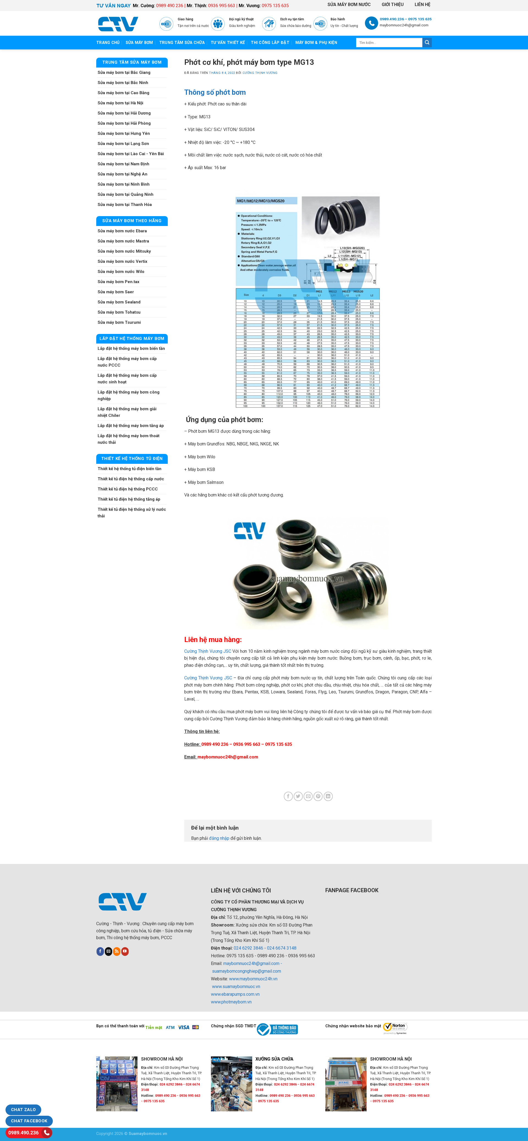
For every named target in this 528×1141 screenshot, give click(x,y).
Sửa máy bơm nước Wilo (121, 271)
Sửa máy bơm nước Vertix (122, 261)
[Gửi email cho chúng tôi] (108, 951)
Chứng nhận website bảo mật (353, 1026)
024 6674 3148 (281, 948)
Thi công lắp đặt (270, 42)
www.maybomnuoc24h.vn (252, 978)
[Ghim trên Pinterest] (318, 796)
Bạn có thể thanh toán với (120, 1026)
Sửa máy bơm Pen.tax (118, 281)
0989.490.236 (23, 1133)
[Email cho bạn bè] (308, 796)
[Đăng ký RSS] (116, 951)
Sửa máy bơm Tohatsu (119, 312)
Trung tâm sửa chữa (182, 42)
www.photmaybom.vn (231, 1002)
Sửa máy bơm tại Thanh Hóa (125, 204)
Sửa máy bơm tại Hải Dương (124, 113)
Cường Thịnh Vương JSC (207, 651)
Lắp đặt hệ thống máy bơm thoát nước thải (129, 439)
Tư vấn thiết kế (228, 42)
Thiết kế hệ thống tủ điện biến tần (129, 468)
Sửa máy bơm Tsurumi (119, 322)
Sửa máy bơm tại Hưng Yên (124, 133)
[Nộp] (427, 42)
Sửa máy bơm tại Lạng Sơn (123, 143)
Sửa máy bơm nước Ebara (122, 230)
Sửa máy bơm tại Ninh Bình (124, 184)
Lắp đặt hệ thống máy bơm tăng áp (131, 425)
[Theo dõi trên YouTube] (125, 951)
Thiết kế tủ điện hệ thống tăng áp (129, 499)
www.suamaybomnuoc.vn (236, 986)
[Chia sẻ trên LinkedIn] (328, 796)
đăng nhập (219, 838)
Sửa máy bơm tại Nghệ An (122, 174)
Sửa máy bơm (139, 42)
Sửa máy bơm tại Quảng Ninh (125, 194)
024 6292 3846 (248, 948)
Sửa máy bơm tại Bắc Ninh (123, 82)
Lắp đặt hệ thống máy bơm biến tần (131, 348)
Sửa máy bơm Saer (116, 291)
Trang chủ (108, 42)
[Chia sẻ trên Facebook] (288, 796)
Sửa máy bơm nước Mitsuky (124, 251)
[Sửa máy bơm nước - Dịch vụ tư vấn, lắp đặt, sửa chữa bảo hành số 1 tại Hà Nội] (123, 23)
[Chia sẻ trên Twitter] (298, 796)
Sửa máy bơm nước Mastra (123, 241)
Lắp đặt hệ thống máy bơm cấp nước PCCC (127, 362)
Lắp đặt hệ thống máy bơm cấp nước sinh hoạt (127, 378)
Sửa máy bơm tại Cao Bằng (123, 92)
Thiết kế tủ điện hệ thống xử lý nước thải (132, 512)
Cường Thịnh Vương (260, 73)
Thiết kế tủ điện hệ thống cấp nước (131, 478)
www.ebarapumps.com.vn (235, 994)
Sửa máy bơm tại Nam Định (123, 163)
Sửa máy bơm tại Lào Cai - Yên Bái (131, 153)
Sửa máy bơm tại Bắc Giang (124, 72)
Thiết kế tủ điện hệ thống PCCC (128, 489)
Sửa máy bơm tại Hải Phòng (124, 123)
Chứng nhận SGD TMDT (233, 1026)
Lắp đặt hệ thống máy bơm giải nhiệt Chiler (127, 412)
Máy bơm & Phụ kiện (316, 42)
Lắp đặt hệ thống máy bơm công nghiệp (129, 395)
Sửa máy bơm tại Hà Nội (120, 103)
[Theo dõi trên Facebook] (100, 951)
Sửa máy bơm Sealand (119, 302)
